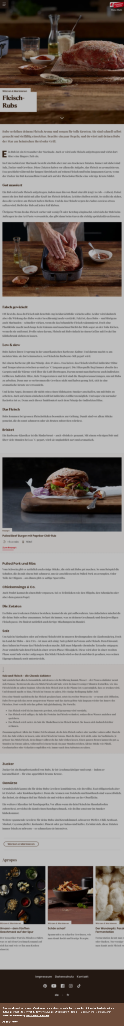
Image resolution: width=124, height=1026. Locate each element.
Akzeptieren (10, 1021)
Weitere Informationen (37, 1015)
